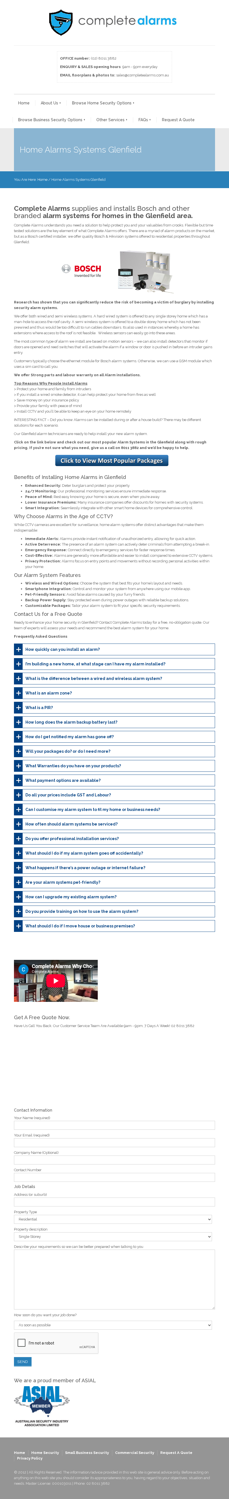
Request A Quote (178, 120)
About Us (51, 103)
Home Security (45, 1453)
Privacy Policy (29, 1458)
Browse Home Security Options (103, 103)
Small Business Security (87, 1453)
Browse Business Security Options (51, 120)
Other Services (111, 120)
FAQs (145, 120)
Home (24, 103)
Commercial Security (134, 1453)
